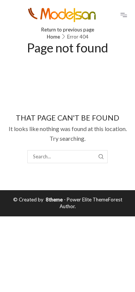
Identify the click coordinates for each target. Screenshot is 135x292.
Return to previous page (67, 30)
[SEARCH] (100, 156)
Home (53, 37)
